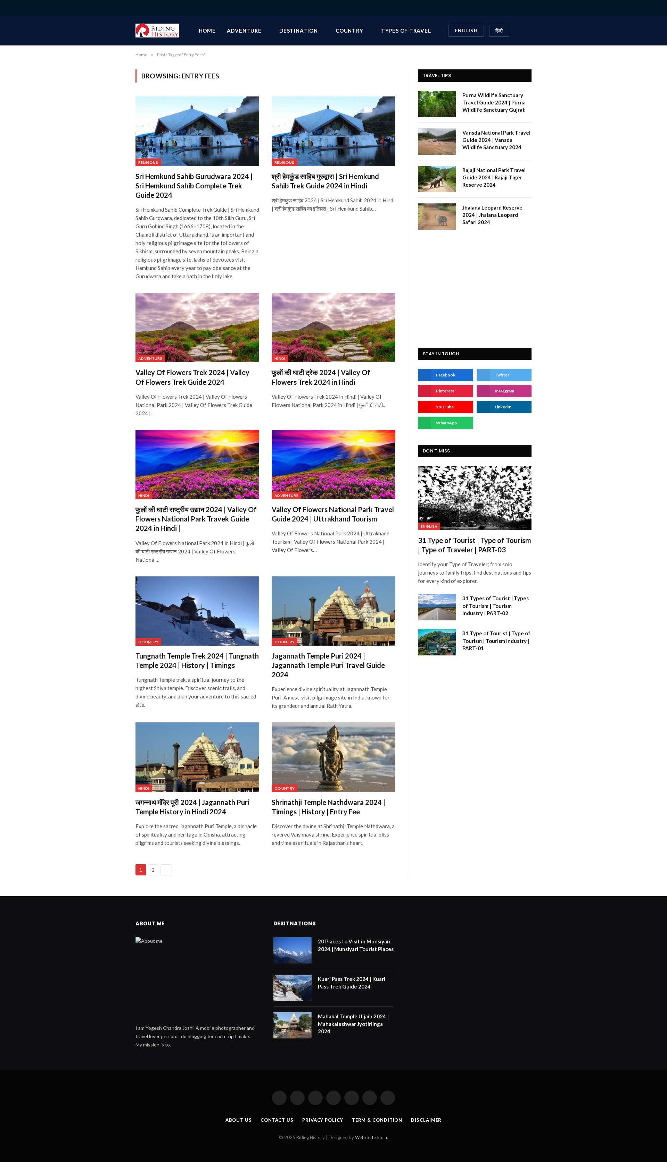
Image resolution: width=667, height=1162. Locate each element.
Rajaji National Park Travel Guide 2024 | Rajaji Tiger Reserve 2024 (494, 177)
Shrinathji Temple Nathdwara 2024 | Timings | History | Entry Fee (328, 807)
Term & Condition (377, 1120)
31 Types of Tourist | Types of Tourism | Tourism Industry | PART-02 (495, 605)
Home (207, 30)
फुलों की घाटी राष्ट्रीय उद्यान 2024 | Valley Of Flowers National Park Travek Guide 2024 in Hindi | (196, 518)
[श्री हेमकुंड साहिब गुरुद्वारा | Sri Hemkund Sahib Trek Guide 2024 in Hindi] (333, 131)
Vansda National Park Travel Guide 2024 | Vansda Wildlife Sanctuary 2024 (496, 140)
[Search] (529, 8)
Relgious (148, 162)
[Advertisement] (475, 288)
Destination (298, 30)
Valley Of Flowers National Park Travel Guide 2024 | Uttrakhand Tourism (333, 514)
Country (349, 30)
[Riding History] (157, 30)
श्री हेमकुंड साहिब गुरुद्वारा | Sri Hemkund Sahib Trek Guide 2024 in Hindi (325, 181)
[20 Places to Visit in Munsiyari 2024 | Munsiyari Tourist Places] (292, 950)
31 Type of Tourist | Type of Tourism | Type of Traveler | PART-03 (474, 545)
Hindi (280, 358)
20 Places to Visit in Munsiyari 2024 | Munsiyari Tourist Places (356, 945)
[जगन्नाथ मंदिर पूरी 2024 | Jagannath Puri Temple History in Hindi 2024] (197, 757)
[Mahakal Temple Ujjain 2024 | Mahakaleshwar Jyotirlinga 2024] (292, 1025)
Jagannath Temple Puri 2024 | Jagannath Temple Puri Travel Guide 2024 (328, 665)
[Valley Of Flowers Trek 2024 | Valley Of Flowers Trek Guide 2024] (197, 327)
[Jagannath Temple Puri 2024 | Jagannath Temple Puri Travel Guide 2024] (333, 611)
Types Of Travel (406, 30)
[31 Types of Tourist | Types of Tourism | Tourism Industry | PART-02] (437, 607)
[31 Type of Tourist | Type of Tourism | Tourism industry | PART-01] (437, 642)
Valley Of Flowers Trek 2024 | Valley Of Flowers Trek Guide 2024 (192, 377)
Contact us (277, 1120)
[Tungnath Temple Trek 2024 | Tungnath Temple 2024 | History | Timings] (197, 611)
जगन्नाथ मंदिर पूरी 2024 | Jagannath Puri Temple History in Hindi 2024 (192, 807)
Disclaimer (426, 1120)
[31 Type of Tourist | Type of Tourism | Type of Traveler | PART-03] (475, 498)
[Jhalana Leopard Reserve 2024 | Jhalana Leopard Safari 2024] (437, 216)
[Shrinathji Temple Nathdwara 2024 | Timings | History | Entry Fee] (333, 757)
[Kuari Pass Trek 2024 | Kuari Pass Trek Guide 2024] (292, 988)
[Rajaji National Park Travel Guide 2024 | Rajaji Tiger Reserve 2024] (437, 179)
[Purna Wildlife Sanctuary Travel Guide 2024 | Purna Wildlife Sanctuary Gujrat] (437, 104)
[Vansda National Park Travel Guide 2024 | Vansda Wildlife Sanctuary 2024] (437, 141)
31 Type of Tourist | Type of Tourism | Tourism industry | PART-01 (496, 640)
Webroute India (371, 1137)
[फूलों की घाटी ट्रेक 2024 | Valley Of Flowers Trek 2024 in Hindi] (333, 327)
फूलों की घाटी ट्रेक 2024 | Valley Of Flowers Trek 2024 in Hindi (321, 377)
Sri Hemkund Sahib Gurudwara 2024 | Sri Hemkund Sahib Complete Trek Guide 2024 (194, 185)
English (466, 30)
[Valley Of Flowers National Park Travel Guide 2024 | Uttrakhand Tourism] (333, 464)
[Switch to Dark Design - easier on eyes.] (518, 30)
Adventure (244, 30)
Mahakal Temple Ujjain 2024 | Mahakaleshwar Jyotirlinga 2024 (353, 1023)
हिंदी (499, 30)
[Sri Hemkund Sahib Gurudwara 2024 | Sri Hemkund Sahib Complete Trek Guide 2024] (197, 131)
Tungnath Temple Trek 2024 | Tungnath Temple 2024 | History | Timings (197, 660)
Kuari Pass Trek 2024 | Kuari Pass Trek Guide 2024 (351, 982)
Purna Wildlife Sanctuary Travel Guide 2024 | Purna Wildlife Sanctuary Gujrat (494, 102)
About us (238, 1120)
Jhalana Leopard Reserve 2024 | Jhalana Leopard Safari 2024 (492, 215)
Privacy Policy (322, 1120)
